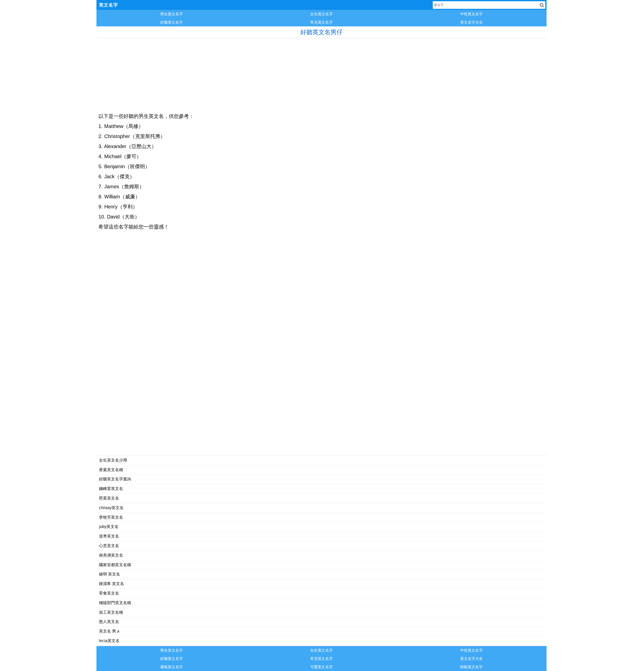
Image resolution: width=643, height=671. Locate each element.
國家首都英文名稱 (115, 565)
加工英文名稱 (111, 612)
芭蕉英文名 (109, 498)
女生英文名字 (321, 14)
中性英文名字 (471, 14)
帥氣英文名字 (471, 667)
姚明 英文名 (109, 574)
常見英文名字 (321, 22)
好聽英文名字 (171, 22)
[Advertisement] (247, 73)
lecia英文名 (109, 641)
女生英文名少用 (113, 460)
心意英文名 (109, 546)
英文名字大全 (471, 22)
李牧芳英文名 (111, 517)
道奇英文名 (109, 536)
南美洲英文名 (111, 555)
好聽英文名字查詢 (115, 479)
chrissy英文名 (111, 508)
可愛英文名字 (321, 667)
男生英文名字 (171, 14)
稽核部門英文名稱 (115, 603)
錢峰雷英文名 (111, 488)
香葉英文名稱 (111, 470)
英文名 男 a (109, 631)
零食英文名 (109, 593)
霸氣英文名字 (171, 667)
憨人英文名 (109, 621)
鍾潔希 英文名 (111, 583)
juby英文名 (109, 526)
